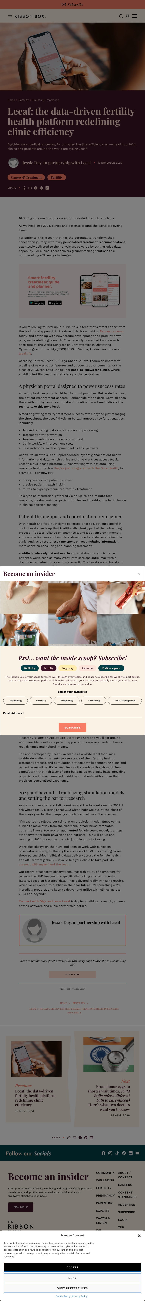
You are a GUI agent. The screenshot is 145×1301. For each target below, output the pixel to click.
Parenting (87, 668)
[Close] (139, 573)
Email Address (13, 713)
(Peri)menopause (111, 668)
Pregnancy (68, 668)
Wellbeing (29, 668)
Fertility (48, 668)
